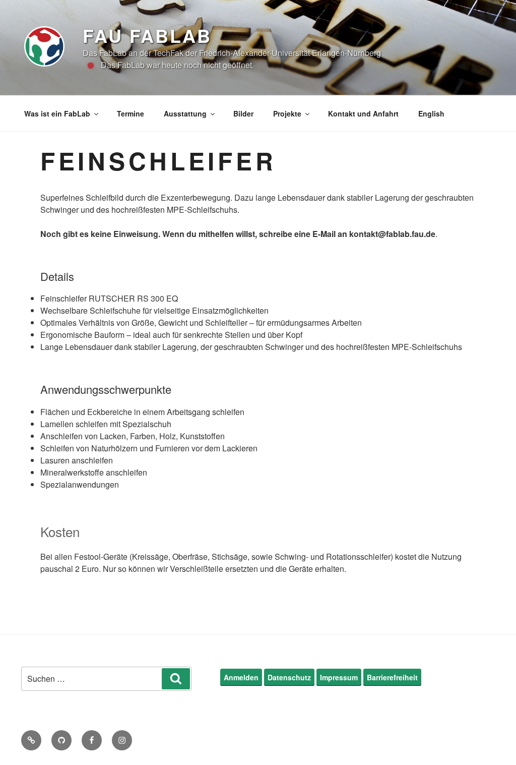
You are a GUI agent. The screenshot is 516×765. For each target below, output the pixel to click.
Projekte (287, 113)
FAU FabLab (147, 35)
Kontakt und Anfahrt (363, 113)
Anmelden (241, 677)
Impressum (339, 677)
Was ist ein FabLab (57, 113)
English (431, 113)
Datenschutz (289, 677)
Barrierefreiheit (392, 677)
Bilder (243, 113)
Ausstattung (185, 113)
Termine (130, 113)
